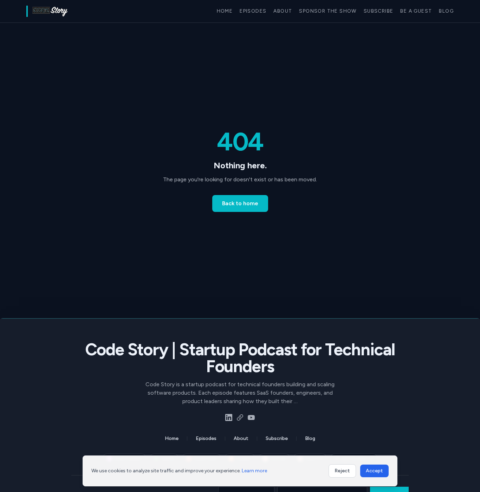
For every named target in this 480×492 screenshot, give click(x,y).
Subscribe (379, 11)
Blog (446, 11)
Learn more (254, 471)
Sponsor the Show (327, 11)
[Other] (240, 417)
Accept (374, 471)
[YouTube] (251, 417)
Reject (342, 471)
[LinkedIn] (228, 417)
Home (225, 11)
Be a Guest (416, 11)
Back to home (240, 203)
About (282, 11)
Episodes (253, 11)
